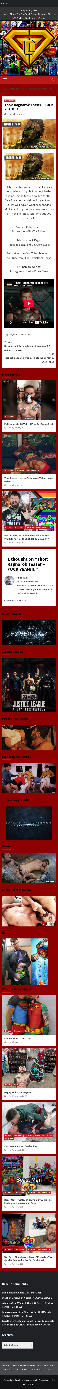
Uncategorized (11, 1085)
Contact (42, 18)
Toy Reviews (20, 1192)
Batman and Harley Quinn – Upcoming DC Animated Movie (27, 345)
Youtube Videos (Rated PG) (28, 470)
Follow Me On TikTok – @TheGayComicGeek (29, 423)
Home (5, 14)
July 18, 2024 (19, 1264)
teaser (22, 334)
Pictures (52, 14)
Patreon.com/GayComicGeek (29, 231)
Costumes (18, 1031)
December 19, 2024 (21, 1096)
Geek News (30, 18)
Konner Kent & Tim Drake (17, 1038)
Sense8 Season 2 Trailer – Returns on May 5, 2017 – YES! (29, 357)
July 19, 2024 (19, 1207)
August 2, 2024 (20, 1150)
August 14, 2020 (20, 485)
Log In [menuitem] (4, 3)
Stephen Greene (11, 1297)
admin (9, 114)
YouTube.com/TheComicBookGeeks (29, 257)
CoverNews (45, 1380)
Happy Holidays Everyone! (18, 1092)
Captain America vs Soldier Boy (20, 1146)
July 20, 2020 (19, 543)
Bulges (8, 1031)
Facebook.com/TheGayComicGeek (29, 244)
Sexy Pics (9, 1139)
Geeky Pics (29, 1031)
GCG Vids (18, 18)
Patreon (42, 14)
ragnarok (14, 334)
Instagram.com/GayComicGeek (29, 271)
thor (29, 334)
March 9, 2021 (19, 428)
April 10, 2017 (21, 114)
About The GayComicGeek (23, 14)
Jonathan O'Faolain (12, 1320)
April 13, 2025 (19, 1042)
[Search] (53, 79)
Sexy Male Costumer (43, 1135)
